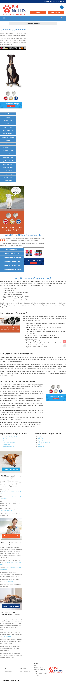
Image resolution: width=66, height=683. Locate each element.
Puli (39, 444)
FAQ (5, 668)
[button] (4, 18)
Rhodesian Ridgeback (9, 443)
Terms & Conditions (24, 672)
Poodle (40, 437)
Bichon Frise (41, 439)
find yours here (8, 581)
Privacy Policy (23, 668)
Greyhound (6, 444)
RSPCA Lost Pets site (6, 511)
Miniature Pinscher (8, 446)
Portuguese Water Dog (44, 443)
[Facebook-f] (62, 7)
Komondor (41, 446)
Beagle (5, 439)
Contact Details (8, 672)
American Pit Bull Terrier (10, 437)
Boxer (5, 441)
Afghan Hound (42, 441)
